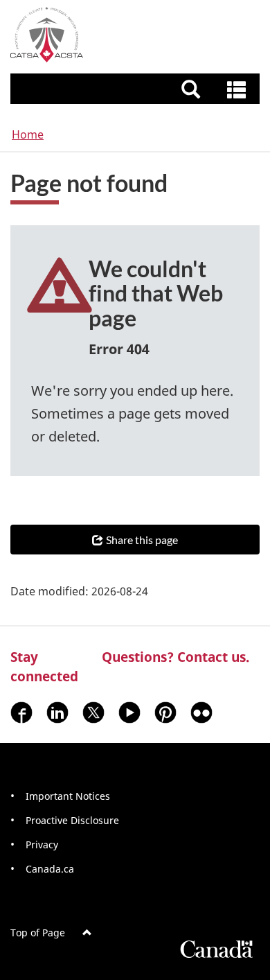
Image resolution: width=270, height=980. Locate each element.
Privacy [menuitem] (42, 844)
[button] (137, 88)
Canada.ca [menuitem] (50, 868)
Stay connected (44, 666)
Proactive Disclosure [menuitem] (72, 820)
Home (28, 134)
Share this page (142, 539)
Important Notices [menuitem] (68, 796)
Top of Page (37, 932)
